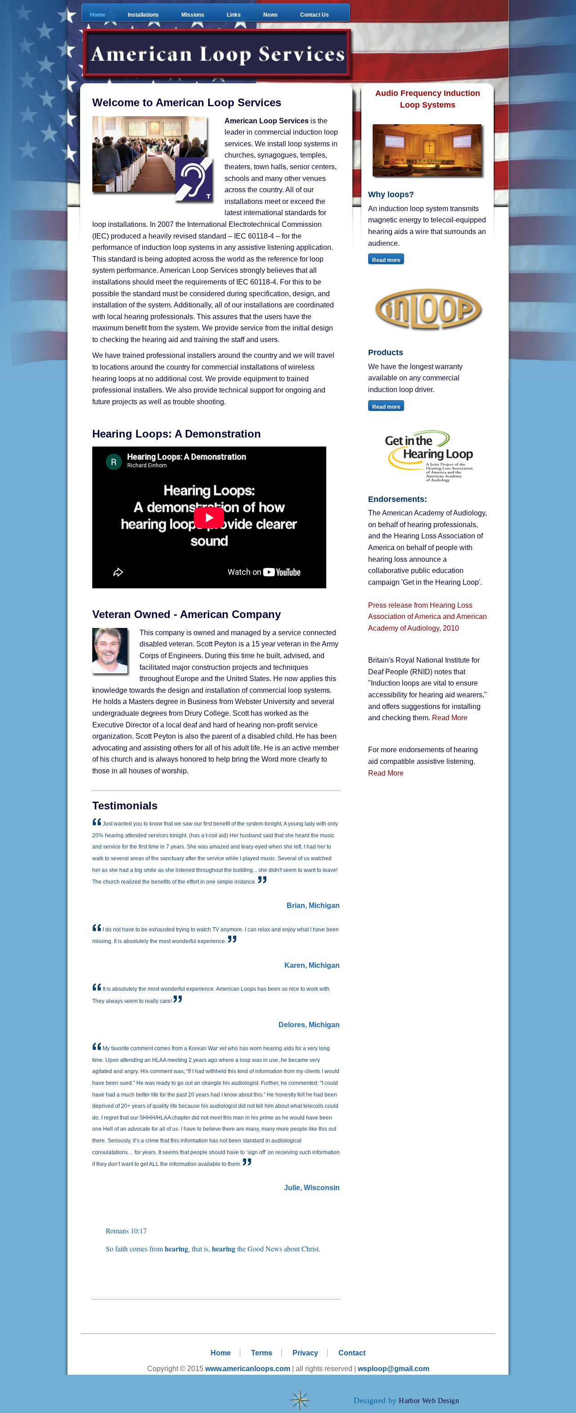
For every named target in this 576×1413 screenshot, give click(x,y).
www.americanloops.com (247, 1368)
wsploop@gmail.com (393, 1368)
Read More (450, 718)
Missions (192, 15)
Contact (351, 1353)
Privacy (305, 1353)
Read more (386, 260)
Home (97, 15)
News (270, 15)
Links (234, 15)
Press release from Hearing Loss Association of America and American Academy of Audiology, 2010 (427, 616)
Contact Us (314, 15)
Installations (143, 15)
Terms (261, 1353)
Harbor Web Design (429, 1400)
